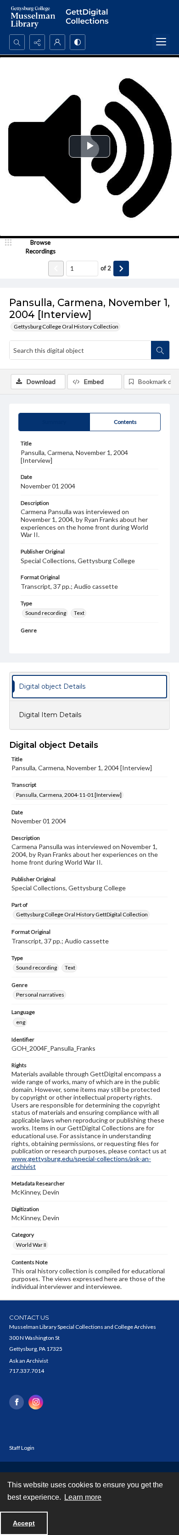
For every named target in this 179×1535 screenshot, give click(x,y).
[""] (89, 17)
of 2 (106, 268)
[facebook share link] (16, 1402)
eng (20, 1022)
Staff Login (21, 1447)
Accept (24, 1523)
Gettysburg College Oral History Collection (66, 326)
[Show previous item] (56, 268)
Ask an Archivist (28, 1360)
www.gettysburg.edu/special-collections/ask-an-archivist (81, 1162)
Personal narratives (40, 994)
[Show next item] (121, 268)
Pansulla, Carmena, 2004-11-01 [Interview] (69, 794)
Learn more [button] (82, 1497)
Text (79, 612)
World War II (31, 1244)
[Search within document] (160, 350)
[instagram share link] (35, 1402)
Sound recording (45, 612)
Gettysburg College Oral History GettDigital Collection (82, 914)
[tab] (54, 422)
